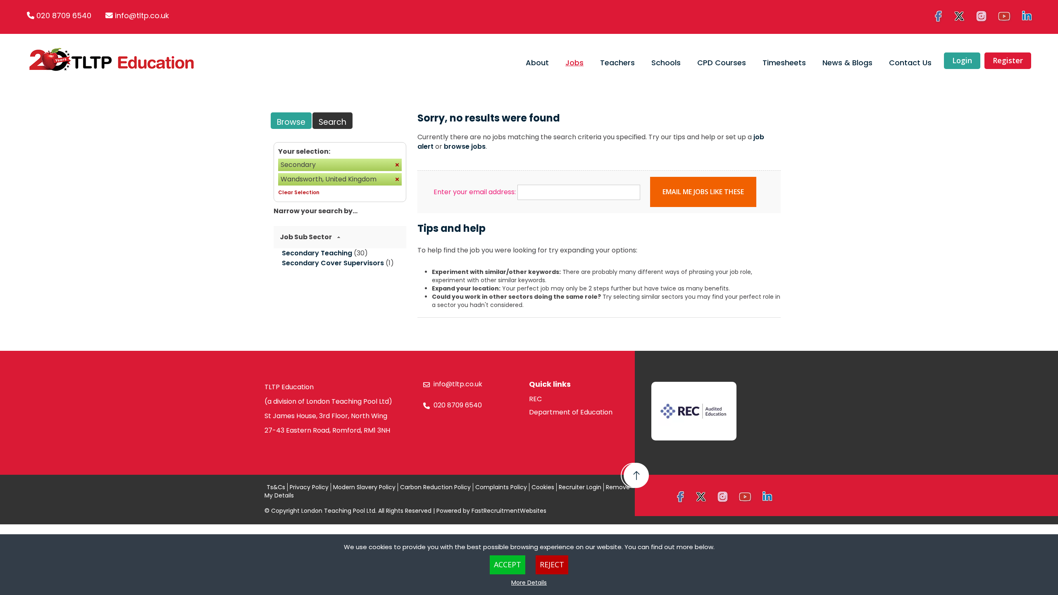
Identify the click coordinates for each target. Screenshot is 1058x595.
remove (397, 165)
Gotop (634, 475)
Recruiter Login (580, 487)
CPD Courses (721, 62)
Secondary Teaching (317, 253)
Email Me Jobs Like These (703, 191)
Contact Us (910, 62)
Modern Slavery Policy (364, 487)
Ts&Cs (276, 487)
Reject (552, 564)
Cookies (542, 487)
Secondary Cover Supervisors (333, 263)
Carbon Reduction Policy (435, 487)
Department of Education (570, 412)
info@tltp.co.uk (142, 15)
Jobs (574, 62)
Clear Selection (298, 192)
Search (332, 122)
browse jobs (465, 146)
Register (1008, 60)
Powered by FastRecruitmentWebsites (491, 511)
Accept (507, 564)
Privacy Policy (309, 487)
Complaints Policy (501, 487)
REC (535, 399)
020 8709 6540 (63, 15)
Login (962, 60)
